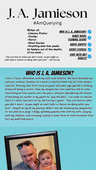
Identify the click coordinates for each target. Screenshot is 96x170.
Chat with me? (78, 54)
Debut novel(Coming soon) (77, 38)
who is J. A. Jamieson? (73, 31)
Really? (82, 58)
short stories (78, 49)
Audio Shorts (78, 44)
